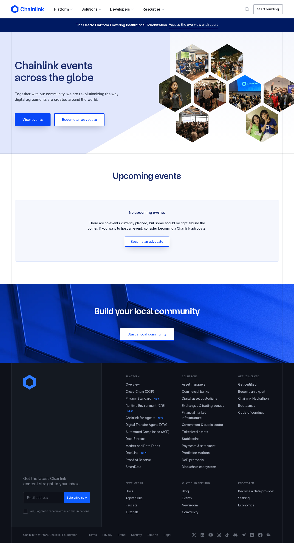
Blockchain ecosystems (199, 467)
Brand (122, 535)
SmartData (133, 467)
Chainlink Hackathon (253, 398)
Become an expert (251, 391)
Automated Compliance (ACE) (148, 432)
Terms (92, 535)
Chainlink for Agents (144, 418)
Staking (243, 498)
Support (152, 535)
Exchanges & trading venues (203, 405)
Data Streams (135, 439)
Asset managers (193, 384)
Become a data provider (256, 491)
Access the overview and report (193, 24)
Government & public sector (202, 425)
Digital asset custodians (199, 398)
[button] (63, 9)
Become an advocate (79, 119)
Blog (185, 491)
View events (33, 119)
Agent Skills (134, 498)
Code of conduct (251, 412)
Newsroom (190, 505)
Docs (129, 491)
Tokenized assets (195, 432)
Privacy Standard (142, 398)
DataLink (136, 453)
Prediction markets (195, 453)
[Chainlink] (27, 9)
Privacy (107, 535)
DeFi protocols (193, 460)
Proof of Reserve (138, 460)
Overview (133, 384)
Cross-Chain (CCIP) (140, 391)
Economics (246, 505)
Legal (167, 535)
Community (190, 512)
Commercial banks (195, 391)
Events (187, 498)
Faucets (131, 505)
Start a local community (147, 334)
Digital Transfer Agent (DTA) (146, 425)
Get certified (247, 384)
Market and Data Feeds (143, 446)
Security (136, 535)
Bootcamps (246, 405)
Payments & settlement (198, 446)
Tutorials (132, 512)
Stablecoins (190, 439)
